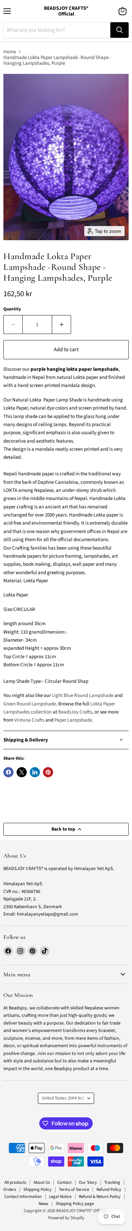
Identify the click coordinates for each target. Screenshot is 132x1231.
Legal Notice (60, 1197)
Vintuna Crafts (29, 720)
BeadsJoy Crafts (75, 712)
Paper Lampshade (73, 720)
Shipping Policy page (75, 1204)
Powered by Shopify (66, 1218)
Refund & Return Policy (99, 1197)
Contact (64, 1182)
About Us (42, 1182)
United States (63, 1098)
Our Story (88, 1182)
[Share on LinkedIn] (35, 772)
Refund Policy (108, 1189)
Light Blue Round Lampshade (82, 695)
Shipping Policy (37, 1189)
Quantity (12, 309)
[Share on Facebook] (8, 772)
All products (15, 1182)
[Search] (119, 30)
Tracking (112, 1182)
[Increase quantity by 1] (61, 324)
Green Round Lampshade (29, 703)
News (43, 1204)
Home (9, 52)
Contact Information (23, 1197)
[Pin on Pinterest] (48, 772)
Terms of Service (74, 1189)
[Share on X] (22, 772)
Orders (9, 1189)
